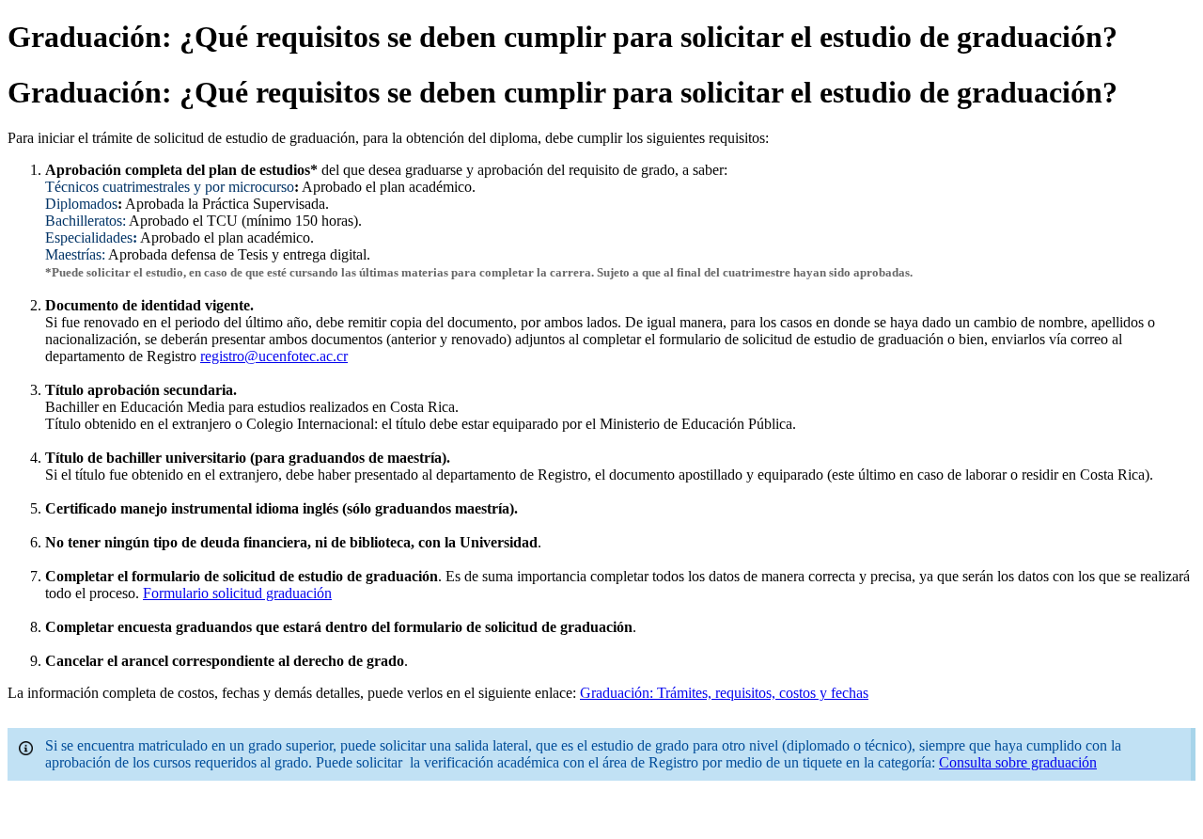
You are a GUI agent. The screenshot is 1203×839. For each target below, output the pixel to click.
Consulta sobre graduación (1018, 762)
